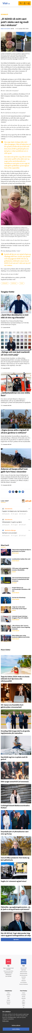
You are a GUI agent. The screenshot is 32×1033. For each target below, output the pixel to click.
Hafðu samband (23, 971)
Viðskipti (8, 994)
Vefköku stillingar (16, 1025)
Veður (23, 1000)
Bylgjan (23, 1002)
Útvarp (8, 1003)
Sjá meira (16, 939)
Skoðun (8, 1000)
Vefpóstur (24, 980)
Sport (8, 996)
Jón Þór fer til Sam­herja (18, 597)
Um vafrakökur (23, 982)
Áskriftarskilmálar (23, 975)
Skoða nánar (5, 1021)
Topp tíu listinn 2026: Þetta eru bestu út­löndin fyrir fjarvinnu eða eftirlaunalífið (15, 679)
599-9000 (9, 976)
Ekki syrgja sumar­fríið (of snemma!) (15, 782)
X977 (24, 1005)
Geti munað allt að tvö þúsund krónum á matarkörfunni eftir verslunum (20, 579)
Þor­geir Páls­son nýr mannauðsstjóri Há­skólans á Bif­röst (21, 589)
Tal (23, 1007)
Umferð (23, 978)
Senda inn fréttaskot (23, 984)
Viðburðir (24, 998)
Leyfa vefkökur (16, 1029)
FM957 (23, 1003)
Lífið (8, 998)
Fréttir (8, 993)
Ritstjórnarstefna (23, 973)
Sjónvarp (8, 1002)
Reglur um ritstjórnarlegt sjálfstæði (8, 969)
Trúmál (21, 283)
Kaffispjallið (4, 283)
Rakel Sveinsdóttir (5, 28)
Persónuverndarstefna (8, 971)
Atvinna (23, 996)
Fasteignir (24, 994)
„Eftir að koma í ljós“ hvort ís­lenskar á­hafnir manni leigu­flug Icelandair (21, 627)
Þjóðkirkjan (13, 283)
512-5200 (25, 968)
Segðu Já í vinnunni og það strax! (13, 881)
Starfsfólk (24, 977)
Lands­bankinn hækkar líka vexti (21, 559)
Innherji (23, 993)
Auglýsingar (23, 969)
